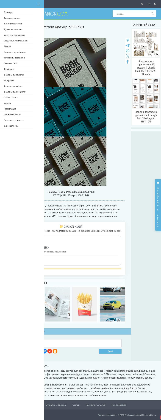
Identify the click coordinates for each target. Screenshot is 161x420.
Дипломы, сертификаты (15, 51)
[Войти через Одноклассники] (55, 351)
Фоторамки (9, 80)
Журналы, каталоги (13, 29)
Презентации (10, 108)
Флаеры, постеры (12, 17)
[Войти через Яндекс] (49, 351)
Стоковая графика (13, 120)
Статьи (76, 404)
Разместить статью (95, 404)
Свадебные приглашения (15, 40)
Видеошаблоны (11, 125)
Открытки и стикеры (56, 404)
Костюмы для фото (13, 85)
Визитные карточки (13, 23)
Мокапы (7, 102)
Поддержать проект (158, 206)
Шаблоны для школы (14, 74)
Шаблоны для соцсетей (15, 91)
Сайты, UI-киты (11, 97)
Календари (9, 68)
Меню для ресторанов (14, 34)
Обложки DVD (10, 63)
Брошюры (8, 12)
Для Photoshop (11, 114)
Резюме (7, 46)
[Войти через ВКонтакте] (44, 351)
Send (110, 351)
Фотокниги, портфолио (14, 57)
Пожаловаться (119, 404)
